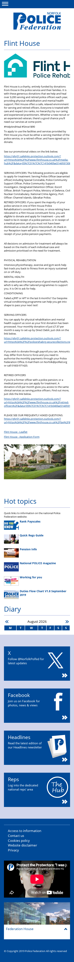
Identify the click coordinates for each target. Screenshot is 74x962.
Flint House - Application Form (21, 437)
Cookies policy (19, 840)
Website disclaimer (22, 845)
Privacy (13, 850)
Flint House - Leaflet (15, 432)
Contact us (16, 835)
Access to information (24, 830)
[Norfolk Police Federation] (37, 21)
